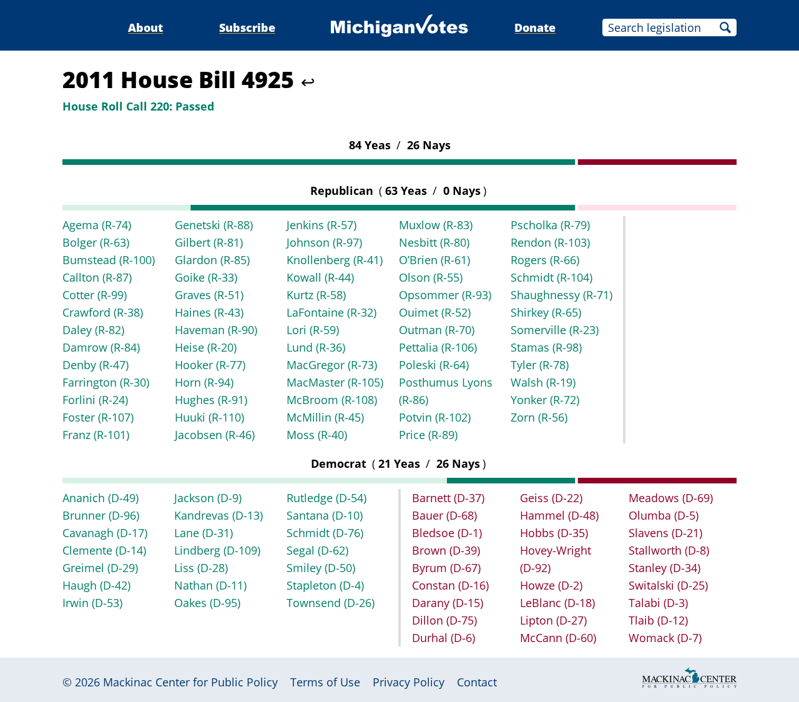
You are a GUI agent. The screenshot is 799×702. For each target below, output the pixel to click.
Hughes (211, 399)
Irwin (92, 602)
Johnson (324, 242)
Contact (477, 682)
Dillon (444, 620)
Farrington (105, 382)
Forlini (95, 399)
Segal (317, 550)
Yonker (545, 399)
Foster (98, 417)
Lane (203, 532)
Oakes (207, 602)
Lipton (553, 620)
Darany (447, 602)
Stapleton (325, 585)
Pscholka (550, 224)
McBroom (332, 399)
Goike (206, 277)
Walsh (543, 382)
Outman (436, 329)
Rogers (545, 259)
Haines (209, 312)
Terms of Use (325, 682)
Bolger (95, 242)
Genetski (214, 224)
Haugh (96, 585)
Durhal (443, 637)
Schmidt (551, 277)
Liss (201, 567)
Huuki (209, 417)
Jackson (208, 497)
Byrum (446, 567)
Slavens (665, 532)
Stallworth (669, 550)
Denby (95, 364)
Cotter (94, 294)
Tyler (540, 364)
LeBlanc (557, 602)
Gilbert (209, 242)
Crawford (102, 312)
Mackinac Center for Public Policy (190, 682)
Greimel (100, 567)
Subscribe (247, 27)
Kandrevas (218, 515)
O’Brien (434, 259)
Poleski (434, 364)
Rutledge (326, 497)
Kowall (320, 277)
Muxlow (436, 224)
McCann (558, 637)
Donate (535, 27)
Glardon (212, 259)
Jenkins (321, 224)
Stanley (664, 567)
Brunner (100, 515)
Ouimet (435, 312)
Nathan (210, 585)
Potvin (435, 417)
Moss (317, 434)
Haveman (216, 329)
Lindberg (217, 550)
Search (725, 27)
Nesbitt (434, 242)
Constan (450, 585)
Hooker (210, 364)
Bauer (444, 515)
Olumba (664, 515)
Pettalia (438, 347)
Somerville (555, 329)
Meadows (671, 497)
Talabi (658, 602)
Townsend (331, 602)
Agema (96, 224)
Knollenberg (335, 259)
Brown (446, 550)
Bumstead (108, 259)
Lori (313, 329)
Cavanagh (104, 532)
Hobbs (554, 532)
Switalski (668, 585)
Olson (431, 277)
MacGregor (332, 364)
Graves (209, 294)
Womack (665, 637)
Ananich (100, 497)
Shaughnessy (561, 294)
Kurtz (316, 294)
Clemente (104, 550)
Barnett (448, 497)
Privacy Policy (408, 682)
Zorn (539, 417)
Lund (316, 347)
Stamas (546, 347)
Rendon (550, 242)
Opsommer (445, 294)
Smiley (321, 567)
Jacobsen (215, 434)
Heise (206, 347)
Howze (551, 585)
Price (428, 434)
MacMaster (335, 382)
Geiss (551, 497)
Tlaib (658, 620)
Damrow (101, 347)
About (145, 27)
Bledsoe (447, 532)
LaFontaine (331, 312)
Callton (97, 277)
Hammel (559, 515)
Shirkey (546, 312)
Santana (325, 515)
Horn (204, 382)
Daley (93, 329)
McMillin (325, 417)
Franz (95, 434)
